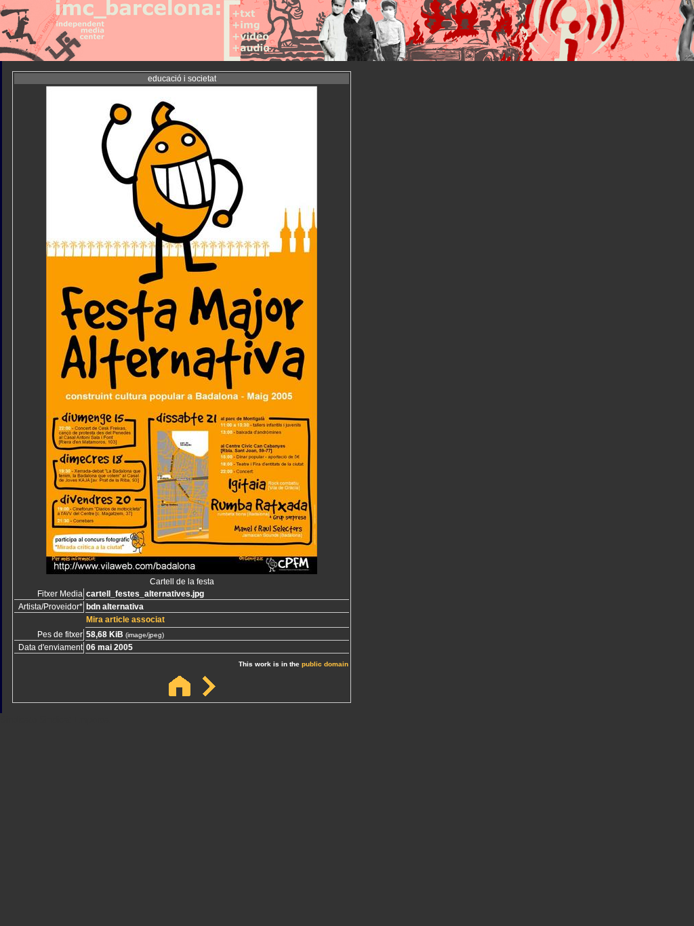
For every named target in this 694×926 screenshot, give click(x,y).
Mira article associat (125, 619)
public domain (325, 664)
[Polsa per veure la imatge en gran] (181, 570)
